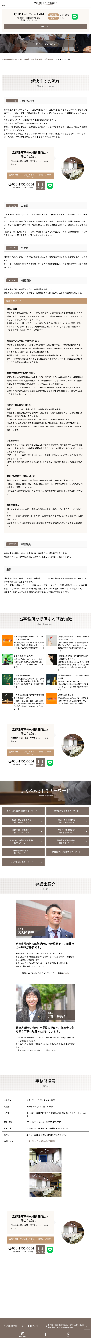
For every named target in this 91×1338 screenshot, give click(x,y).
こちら (66, 973)
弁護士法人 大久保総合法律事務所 (41, 1141)
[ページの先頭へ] (87, 1327)
